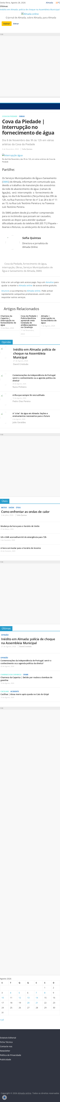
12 (20, 997)
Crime (25, 674)
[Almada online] (3, 106)
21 (37, 1002)
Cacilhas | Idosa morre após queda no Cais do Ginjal (25, 694)
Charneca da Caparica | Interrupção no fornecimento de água (8, 320)
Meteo (4, 507)
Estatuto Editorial (8, 1037)
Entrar (16, 23)
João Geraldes (19, 422)
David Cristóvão (20, 364)
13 (28, 997)
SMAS (6, 181)
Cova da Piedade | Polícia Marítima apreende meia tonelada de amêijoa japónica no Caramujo (29, 322)
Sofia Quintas (27, 149)
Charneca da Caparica (11, 674)
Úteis (5, 501)
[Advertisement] (30, 66)
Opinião (6, 342)
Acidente (14, 691)
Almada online (25, 285)
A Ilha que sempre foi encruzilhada (29, 395)
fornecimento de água (34, 263)
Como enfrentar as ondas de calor (25, 511)
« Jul (2, 1019)
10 (3, 997)
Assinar (6, 23)
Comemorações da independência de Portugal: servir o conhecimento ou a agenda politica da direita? (34, 378)
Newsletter (5, 1050)
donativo (50, 282)
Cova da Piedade (9, 116)
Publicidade (5, 1059)
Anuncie (5, 290)
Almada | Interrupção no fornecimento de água (48, 319)
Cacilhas (5, 691)
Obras (22, 116)
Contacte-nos (6, 1046)
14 (37, 997)
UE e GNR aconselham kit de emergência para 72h (23, 537)
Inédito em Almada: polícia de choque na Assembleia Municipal (30, 9)
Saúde (11, 507)
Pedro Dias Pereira (21, 401)
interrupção (8, 267)
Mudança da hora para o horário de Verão (20, 526)
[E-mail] (7, 256)
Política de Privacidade (10, 1055)
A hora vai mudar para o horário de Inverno (21, 548)
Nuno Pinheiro (20, 386)
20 (28, 1002)
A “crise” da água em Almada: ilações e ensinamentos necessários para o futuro (31, 415)
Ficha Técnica (6, 1042)
